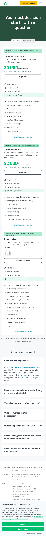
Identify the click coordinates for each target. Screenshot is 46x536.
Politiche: (5, 484)
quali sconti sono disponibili (30, 378)
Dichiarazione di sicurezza (21, 494)
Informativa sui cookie (19, 519)
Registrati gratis (29, 3)
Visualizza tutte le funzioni (23, 137)
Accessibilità (35, 499)
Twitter (22, 467)
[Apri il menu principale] (40, 3)
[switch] (12, 39)
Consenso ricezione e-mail (21, 499)
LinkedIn (29, 467)
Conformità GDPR (18, 497)
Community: (6, 467)
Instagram (37, 467)
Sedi (39, 474)
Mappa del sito (34, 477)
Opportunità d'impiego (19, 477)
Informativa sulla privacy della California (25, 489)
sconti (24, 375)
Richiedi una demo (23, 260)
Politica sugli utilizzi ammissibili (23, 491)
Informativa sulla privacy (20, 486)
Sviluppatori (23, 470)
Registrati (23, 76)
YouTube (15, 470)
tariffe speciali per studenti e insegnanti (26, 367)
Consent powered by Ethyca (34, 533)
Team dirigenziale (18, 474)
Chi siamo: (5, 474)
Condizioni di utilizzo (19, 484)
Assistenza (15, 479)
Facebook (15, 467)
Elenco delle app (30, 474)
